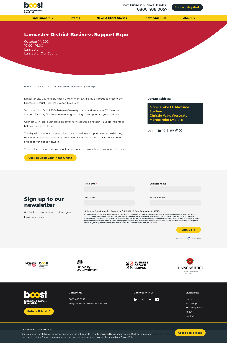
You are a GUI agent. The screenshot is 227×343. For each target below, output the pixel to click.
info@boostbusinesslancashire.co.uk (88, 303)
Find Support (193, 303)
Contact (190, 316)
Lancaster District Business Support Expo (74, 86)
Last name (90, 197)
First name (90, 184)
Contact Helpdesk (187, 7)
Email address (158, 197)
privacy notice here (158, 221)
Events (41, 86)
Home (27, 86)
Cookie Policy (127, 337)
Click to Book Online (50, 157)
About (189, 312)
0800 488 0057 (152, 9)
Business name (158, 184)
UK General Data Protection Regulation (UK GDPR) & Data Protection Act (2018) (122, 211)
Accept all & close (190, 332)
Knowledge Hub (194, 307)
